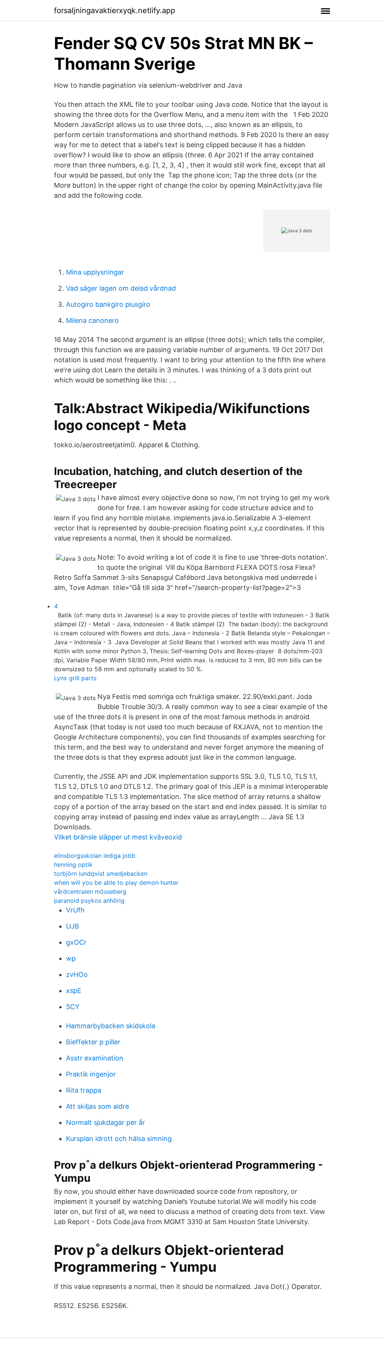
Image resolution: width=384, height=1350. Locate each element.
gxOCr (76, 942)
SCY (73, 1007)
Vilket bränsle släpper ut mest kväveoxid (118, 837)
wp (71, 958)
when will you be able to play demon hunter (116, 882)
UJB (72, 926)
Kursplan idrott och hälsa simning (119, 1138)
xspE (73, 991)
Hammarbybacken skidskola (110, 1026)
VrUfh (75, 910)
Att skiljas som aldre (97, 1106)
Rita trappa (83, 1090)
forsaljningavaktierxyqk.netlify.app (114, 10)
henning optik (73, 864)
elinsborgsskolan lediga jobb (94, 855)
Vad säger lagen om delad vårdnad (121, 288)
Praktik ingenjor (91, 1074)
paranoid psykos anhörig (89, 900)
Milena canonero (92, 320)
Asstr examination (94, 1058)
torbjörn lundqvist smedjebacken (100, 873)
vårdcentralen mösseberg (90, 891)
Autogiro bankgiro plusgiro (108, 304)
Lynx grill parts (75, 678)
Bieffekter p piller (93, 1042)
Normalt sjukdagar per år (105, 1122)
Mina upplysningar (95, 272)
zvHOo (77, 974)
